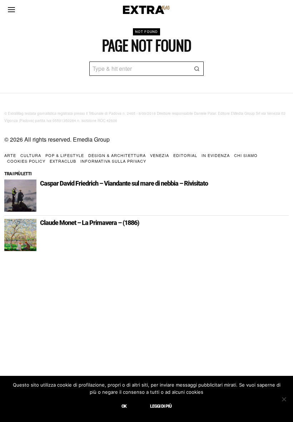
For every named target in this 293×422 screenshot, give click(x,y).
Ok (123, 406)
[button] (196, 69)
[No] (284, 399)
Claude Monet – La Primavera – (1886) (89, 222)
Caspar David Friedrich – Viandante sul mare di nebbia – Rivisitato (124, 183)
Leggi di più (161, 406)
